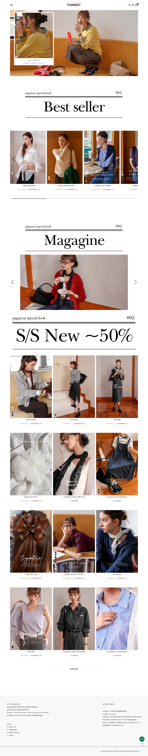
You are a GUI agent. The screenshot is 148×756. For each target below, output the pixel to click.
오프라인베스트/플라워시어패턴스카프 (74, 497)
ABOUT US (12, 727)
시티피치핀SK (74, 420)
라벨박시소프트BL (31, 420)
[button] (13, 159)
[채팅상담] (142, 739)
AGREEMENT (13, 730)
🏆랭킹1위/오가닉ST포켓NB (103, 186)
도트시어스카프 (117, 574)
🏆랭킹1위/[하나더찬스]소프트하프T (74, 574)
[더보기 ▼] (74, 669)
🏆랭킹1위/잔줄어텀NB (28, 186)
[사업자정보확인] (132, 720)
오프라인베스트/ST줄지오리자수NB (117, 652)
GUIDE (11, 735)
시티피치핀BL (117, 420)
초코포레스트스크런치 (31, 574)
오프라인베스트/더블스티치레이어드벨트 (74, 652)
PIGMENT (74, 5)
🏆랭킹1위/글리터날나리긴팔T (65, 186)
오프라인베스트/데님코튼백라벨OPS (117, 497)
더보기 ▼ (74, 669)
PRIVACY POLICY (14, 732)
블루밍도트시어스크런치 (31, 497)
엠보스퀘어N (31, 652)
